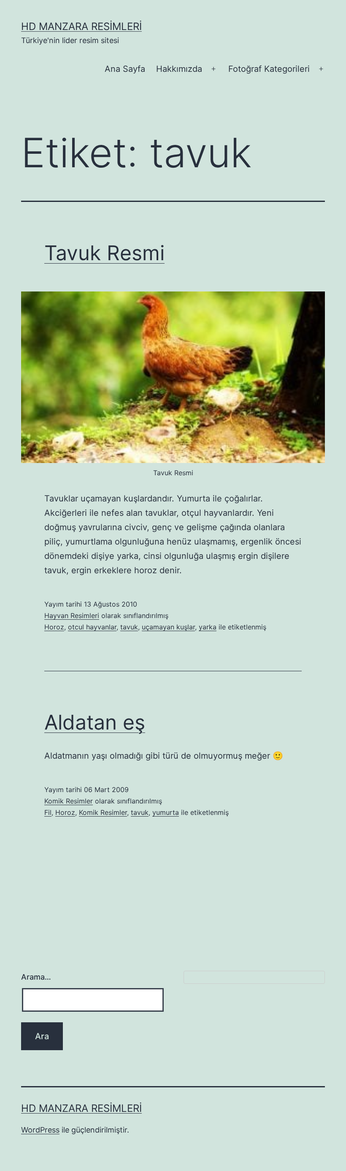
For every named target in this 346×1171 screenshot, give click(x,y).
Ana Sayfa (125, 69)
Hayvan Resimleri (71, 615)
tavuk (129, 627)
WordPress (40, 1129)
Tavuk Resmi (104, 252)
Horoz (54, 627)
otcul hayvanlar (92, 627)
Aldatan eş (94, 722)
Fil (47, 812)
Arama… (36, 976)
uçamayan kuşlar (168, 627)
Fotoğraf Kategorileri (269, 69)
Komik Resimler (68, 801)
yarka (207, 627)
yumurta (165, 812)
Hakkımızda (179, 69)
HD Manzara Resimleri (81, 26)
